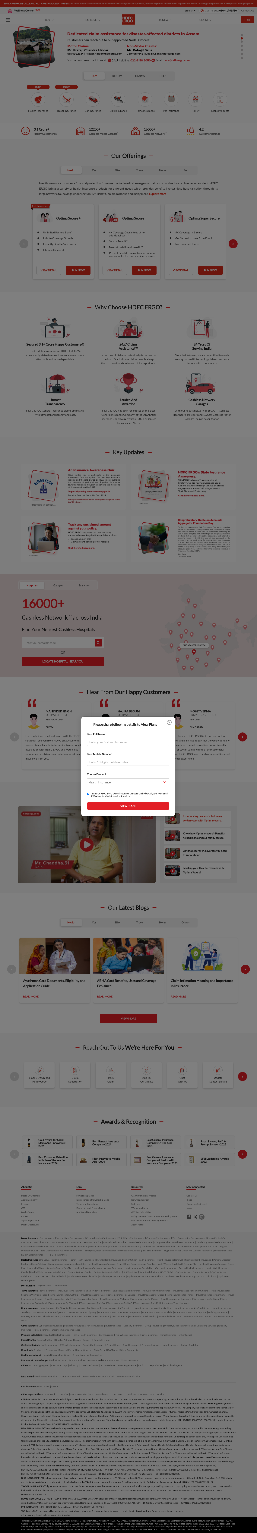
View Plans (128, 806)
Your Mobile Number (99, 754)
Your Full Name (96, 734)
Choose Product (96, 774)
